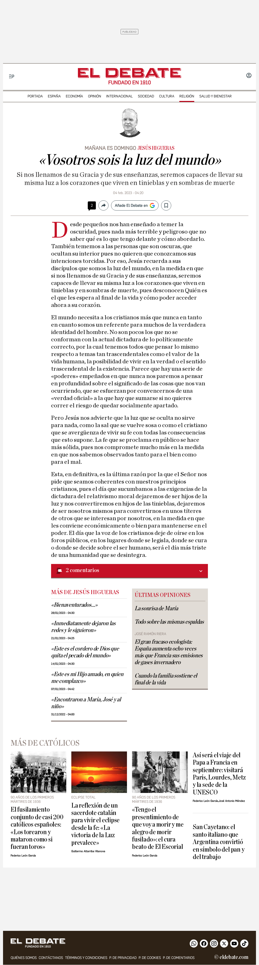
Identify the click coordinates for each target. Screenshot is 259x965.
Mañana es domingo (110, 148)
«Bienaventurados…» (74, 605)
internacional (119, 96)
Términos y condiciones (86, 958)
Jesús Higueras (156, 148)
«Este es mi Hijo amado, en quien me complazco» (87, 677)
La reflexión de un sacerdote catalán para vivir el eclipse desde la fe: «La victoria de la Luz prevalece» (95, 824)
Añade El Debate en (131, 205)
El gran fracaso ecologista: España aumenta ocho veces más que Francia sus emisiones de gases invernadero (169, 652)
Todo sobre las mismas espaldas (169, 622)
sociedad (146, 96)
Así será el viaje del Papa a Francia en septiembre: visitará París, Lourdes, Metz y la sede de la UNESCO (219, 774)
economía (74, 96)
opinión (94, 96)
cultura (166, 96)
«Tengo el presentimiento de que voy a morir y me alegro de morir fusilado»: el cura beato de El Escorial (157, 828)
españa (54, 96)
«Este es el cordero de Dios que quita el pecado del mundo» (85, 652)
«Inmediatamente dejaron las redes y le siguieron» (83, 626)
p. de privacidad (123, 958)
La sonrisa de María (156, 608)
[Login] (249, 75)
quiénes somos (24, 958)
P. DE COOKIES (150, 958)
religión (186, 96)
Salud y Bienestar (215, 96)
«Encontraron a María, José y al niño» (86, 703)
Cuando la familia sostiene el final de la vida (166, 679)
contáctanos (51, 958)
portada (35, 96)
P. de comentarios (179, 958)
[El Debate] (129, 73)
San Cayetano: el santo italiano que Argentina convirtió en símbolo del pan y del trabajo (218, 842)
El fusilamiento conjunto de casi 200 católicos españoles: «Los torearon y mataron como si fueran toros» (37, 828)
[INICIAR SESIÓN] (249, 75)
